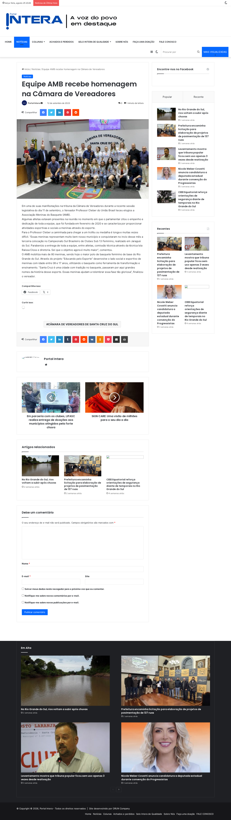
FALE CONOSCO (167, 41)
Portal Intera (34, 103)
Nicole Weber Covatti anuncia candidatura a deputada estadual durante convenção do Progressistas (192, 176)
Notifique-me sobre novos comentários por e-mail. (52, 595)
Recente (199, 96)
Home (8, 41)
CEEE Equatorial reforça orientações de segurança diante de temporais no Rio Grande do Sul (123, 484)
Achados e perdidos (61, 41)
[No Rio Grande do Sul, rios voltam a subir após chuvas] (40, 465)
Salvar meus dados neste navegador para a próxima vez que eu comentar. (64, 589)
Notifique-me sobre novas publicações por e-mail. (52, 602)
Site (87, 576)
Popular (167, 96)
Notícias (21, 41)
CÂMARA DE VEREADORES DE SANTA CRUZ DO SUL (83, 324)
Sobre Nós (122, 41)
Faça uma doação (143, 41)
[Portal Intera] (62, 21)
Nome (26, 563)
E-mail (26, 576)
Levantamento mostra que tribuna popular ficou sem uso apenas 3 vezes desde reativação (193, 154)
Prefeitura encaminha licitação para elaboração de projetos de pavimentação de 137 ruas (82, 484)
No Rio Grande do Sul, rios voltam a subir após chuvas (39, 481)
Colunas (37, 41)
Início (27, 69)
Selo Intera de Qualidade (93, 41)
